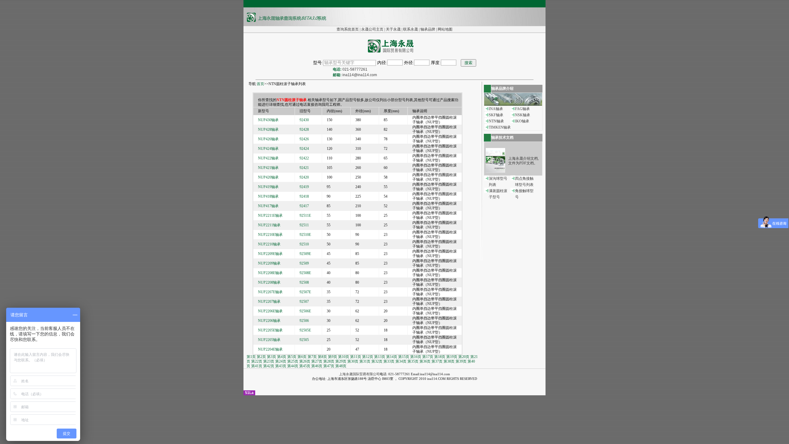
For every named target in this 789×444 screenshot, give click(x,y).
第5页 (291, 357)
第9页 (332, 357)
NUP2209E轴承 (270, 254)
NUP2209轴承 (269, 263)
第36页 (425, 361)
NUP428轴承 (268, 129)
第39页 (461, 361)
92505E (305, 330)
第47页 (328, 366)
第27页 (316, 361)
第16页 (415, 357)
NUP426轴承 (268, 139)
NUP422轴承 (268, 158)
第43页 (280, 366)
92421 (304, 168)
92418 (304, 196)
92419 (304, 187)
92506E (305, 311)
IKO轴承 (522, 121)
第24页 (280, 361)
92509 (304, 263)
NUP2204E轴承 (270, 349)
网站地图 (445, 29)
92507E (305, 292)
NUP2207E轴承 (270, 292)
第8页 (322, 357)
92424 (304, 148)
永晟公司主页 (372, 29)
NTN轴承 (496, 121)
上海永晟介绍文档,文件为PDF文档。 (523, 160)
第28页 (328, 361)
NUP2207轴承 (269, 301)
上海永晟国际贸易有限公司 (359, 374)
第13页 (379, 357)
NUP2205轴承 (269, 340)
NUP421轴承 (268, 168)
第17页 (427, 357)
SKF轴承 (496, 115)
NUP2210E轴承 (270, 234)
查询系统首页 (348, 29)
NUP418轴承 (268, 196)
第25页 (292, 361)
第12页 (367, 357)
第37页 (437, 361)
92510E (305, 234)
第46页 (316, 366)
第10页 (343, 357)
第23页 (268, 361)
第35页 (413, 361)
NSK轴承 (522, 115)
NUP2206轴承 (269, 321)
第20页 (463, 357)
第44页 (292, 366)
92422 (304, 158)
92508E (305, 273)
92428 (304, 129)
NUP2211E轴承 (270, 215)
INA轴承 (496, 109)
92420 (304, 177)
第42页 (268, 366)
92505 (304, 340)
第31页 (364, 361)
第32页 (376, 361)
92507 (304, 301)
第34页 (401, 361)
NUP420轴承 (268, 177)
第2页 (261, 357)
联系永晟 (410, 29)
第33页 (388, 361)
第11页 (355, 357)
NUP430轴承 (268, 120)
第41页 (256, 366)
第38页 (449, 361)
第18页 (439, 357)
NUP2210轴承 (269, 244)
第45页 (304, 366)
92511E (305, 215)
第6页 (302, 357)
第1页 (251, 357)
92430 (304, 120)
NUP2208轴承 (269, 282)
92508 (304, 282)
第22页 (256, 361)
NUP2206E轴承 (270, 311)
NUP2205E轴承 (270, 330)
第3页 (271, 357)
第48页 (340, 366)
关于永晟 (393, 29)
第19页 (451, 357)
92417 (304, 206)
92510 (304, 244)
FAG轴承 (522, 109)
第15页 (403, 357)
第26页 (304, 361)
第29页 (340, 361)
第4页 (281, 357)
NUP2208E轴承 (270, 273)
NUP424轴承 (268, 148)
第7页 (312, 357)
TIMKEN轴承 (500, 127)
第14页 (391, 357)
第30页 (352, 361)
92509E (305, 254)
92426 (304, 139)
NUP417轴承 (268, 206)
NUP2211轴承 (269, 225)
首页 (260, 84)
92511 (304, 225)
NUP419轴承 (268, 187)
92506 (304, 321)
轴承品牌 (427, 29)
